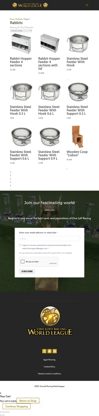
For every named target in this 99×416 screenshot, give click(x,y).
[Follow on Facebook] (44, 351)
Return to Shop (27, 400)
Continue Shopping (16, 406)
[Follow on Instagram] (55, 351)
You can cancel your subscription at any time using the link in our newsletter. (45, 253)
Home (12, 19)
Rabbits (19, 19)
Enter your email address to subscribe (38, 232)
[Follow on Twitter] (49, 351)
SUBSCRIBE (27, 271)
